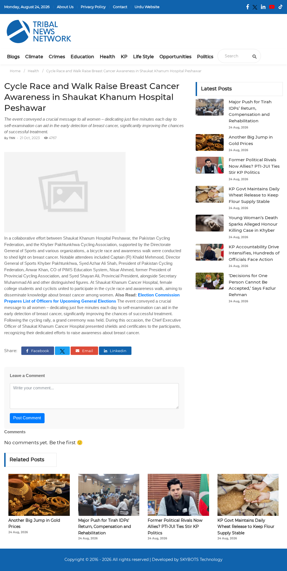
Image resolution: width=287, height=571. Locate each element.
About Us (65, 6)
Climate (34, 56)
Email (87, 350)
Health (107, 56)
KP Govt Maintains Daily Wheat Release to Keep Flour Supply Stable (254, 195)
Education (82, 56)
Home (15, 71)
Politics (205, 56)
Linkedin (117, 350)
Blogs (13, 56)
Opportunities (175, 56)
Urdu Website (147, 6)
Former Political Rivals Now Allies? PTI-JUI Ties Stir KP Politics (254, 166)
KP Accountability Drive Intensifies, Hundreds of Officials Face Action (254, 253)
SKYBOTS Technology (201, 559)
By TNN (9, 138)
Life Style (143, 56)
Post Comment (27, 417)
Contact (120, 6)
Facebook (39, 350)
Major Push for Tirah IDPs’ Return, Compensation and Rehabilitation (104, 526)
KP (124, 56)
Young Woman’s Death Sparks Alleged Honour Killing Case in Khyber (253, 224)
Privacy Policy (93, 6)
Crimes (57, 56)
